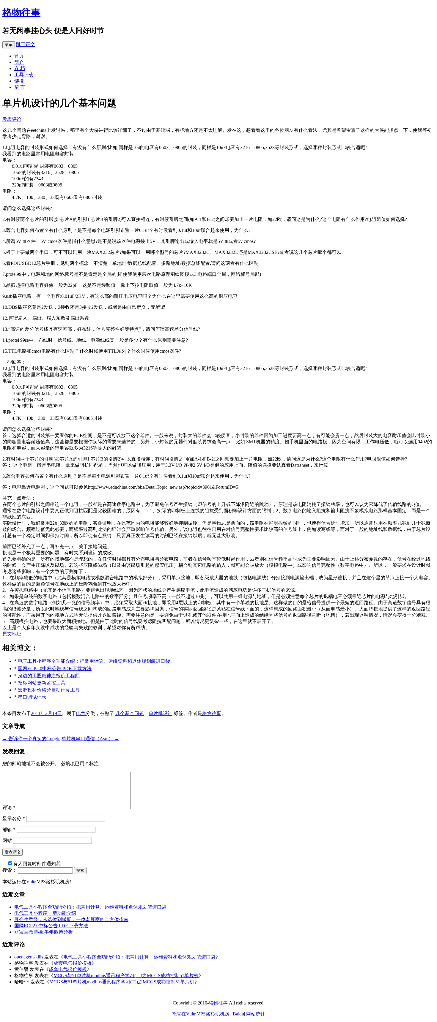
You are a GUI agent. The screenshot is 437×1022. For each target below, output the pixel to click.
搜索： (9, 870)
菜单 (8, 44)
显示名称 (13, 818)
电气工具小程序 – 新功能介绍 (45, 913)
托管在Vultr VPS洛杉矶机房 (200, 1013)
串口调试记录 (32, 697)
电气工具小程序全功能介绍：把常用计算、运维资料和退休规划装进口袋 (94, 661)
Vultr (31, 881)
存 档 (19, 68)
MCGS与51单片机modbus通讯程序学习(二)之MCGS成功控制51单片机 (126, 975)
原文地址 (11, 633)
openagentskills (28, 956)
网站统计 (255, 1013)
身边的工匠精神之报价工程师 (49, 675)
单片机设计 (160, 713)
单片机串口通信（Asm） (90, 738)
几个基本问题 (129, 713)
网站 (7, 840)
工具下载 (23, 74)
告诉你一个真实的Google (31, 738)
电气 (81, 713)
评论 (8, 807)
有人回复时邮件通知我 (37, 863)
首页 (19, 55)
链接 (19, 80)
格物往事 (21, 12)
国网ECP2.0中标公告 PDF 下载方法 (55, 668)
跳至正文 (25, 44)
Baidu (238, 1013)
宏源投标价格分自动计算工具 (49, 689)
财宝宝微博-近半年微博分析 (43, 931)
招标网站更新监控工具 (41, 682)
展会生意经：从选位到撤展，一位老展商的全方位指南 (71, 919)
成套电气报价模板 (73, 963)
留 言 (19, 87)
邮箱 (8, 829)
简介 (19, 62)
